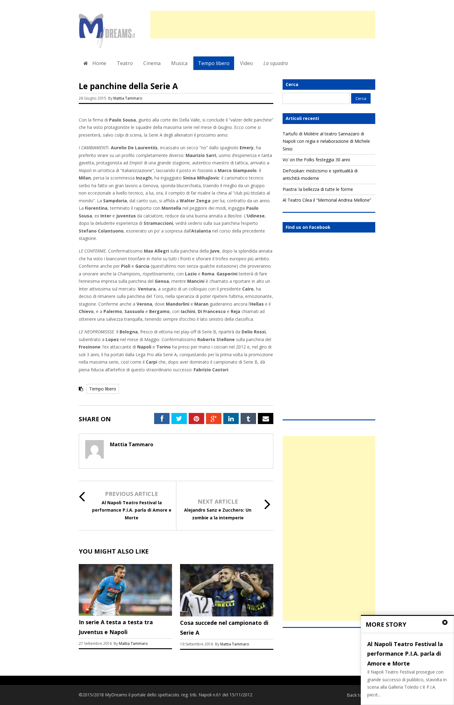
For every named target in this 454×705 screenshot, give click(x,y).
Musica (179, 63)
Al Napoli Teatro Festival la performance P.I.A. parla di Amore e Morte (131, 510)
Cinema (152, 63)
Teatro (125, 63)
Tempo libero (213, 63)
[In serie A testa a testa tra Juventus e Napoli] (125, 614)
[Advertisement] (262, 25)
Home (98, 63)
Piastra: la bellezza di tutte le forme (318, 189)
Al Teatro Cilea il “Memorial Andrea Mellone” (327, 200)
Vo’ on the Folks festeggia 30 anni (316, 160)
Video (246, 63)
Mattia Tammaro (127, 98)
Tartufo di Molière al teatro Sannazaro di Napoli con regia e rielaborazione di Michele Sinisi (326, 141)
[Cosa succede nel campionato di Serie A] (226, 615)
